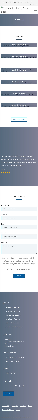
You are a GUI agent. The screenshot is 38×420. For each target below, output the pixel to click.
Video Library (9, 346)
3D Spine (8, 339)
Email (3, 224)
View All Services (19, 119)
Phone (3, 233)
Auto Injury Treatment (13, 319)
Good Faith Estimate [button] (8, 410)
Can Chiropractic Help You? (14, 342)
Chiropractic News (11, 344)
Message (4, 243)
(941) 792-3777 (33, 4)
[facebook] (8, 386)
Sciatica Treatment (12, 323)
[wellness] (19, 386)
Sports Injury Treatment (14, 327)
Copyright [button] (15, 406)
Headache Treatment (13, 315)
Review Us (8, 393)
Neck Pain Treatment (13, 311)
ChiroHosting (29, 417)
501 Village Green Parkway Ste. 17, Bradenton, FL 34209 (17, 2)
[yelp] (12, 386)
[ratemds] (23, 386)
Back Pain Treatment (13, 307)
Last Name (4, 215)
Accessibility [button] (6, 406)
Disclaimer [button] (23, 406)
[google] (4, 386)
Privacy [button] (30, 406)
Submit (19, 276)
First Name (5, 205)
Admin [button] (18, 410)
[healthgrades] (16, 386)
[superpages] (27, 386)
